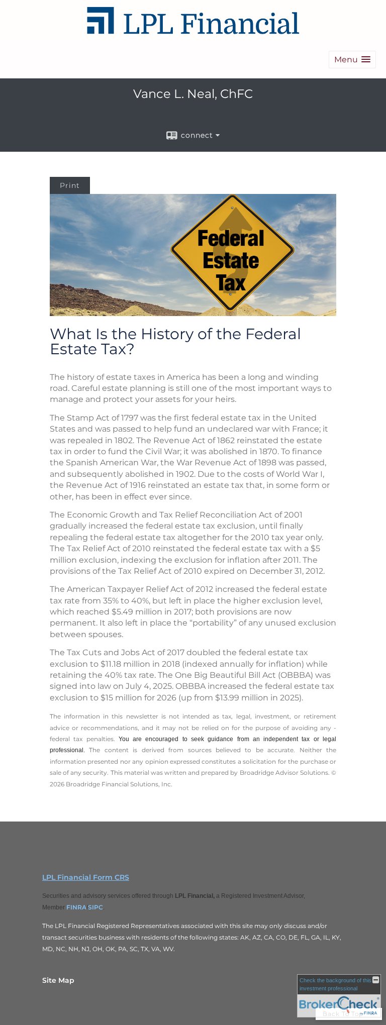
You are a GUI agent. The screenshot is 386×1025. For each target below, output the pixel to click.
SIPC (95, 907)
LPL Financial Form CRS (85, 877)
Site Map (58, 980)
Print (70, 185)
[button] (352, 59)
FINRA (76, 907)
